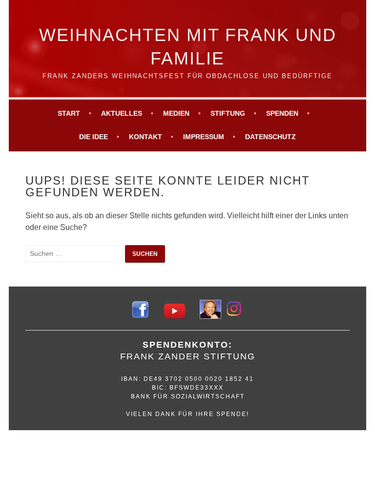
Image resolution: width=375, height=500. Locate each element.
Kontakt (145, 137)
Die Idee (93, 137)
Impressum (203, 137)
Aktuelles (121, 113)
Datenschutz (270, 137)
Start (69, 113)
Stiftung (227, 113)
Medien (176, 113)
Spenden (282, 113)
